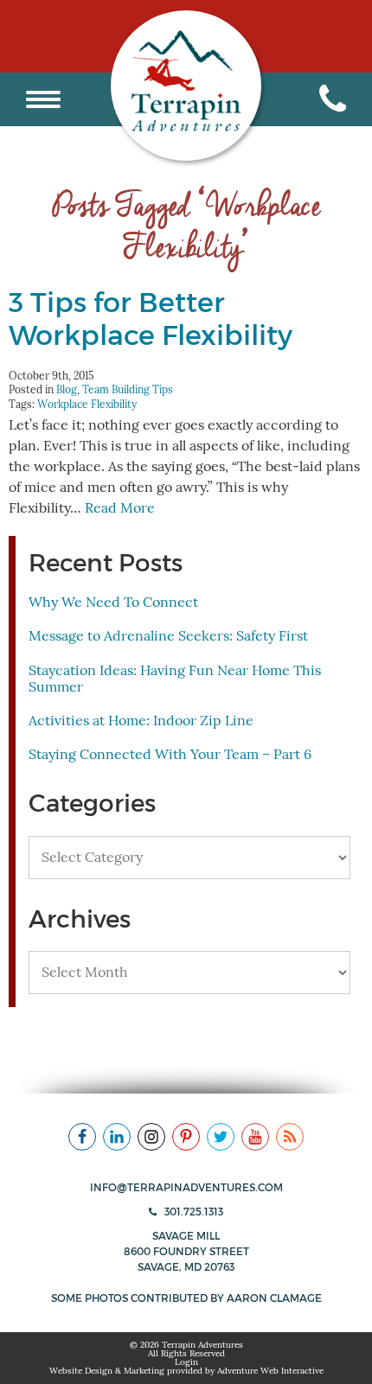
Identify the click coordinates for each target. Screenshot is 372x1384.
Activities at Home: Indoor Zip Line (141, 721)
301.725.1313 (192, 1211)
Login (186, 1362)
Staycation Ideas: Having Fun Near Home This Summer (175, 679)
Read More (120, 508)
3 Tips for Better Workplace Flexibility (150, 319)
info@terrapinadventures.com (186, 1187)
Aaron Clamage (274, 1298)
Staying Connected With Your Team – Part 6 (170, 754)
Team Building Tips (127, 389)
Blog (66, 389)
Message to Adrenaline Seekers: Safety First (168, 636)
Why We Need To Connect (113, 602)
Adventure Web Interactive (270, 1370)
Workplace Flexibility (87, 404)
